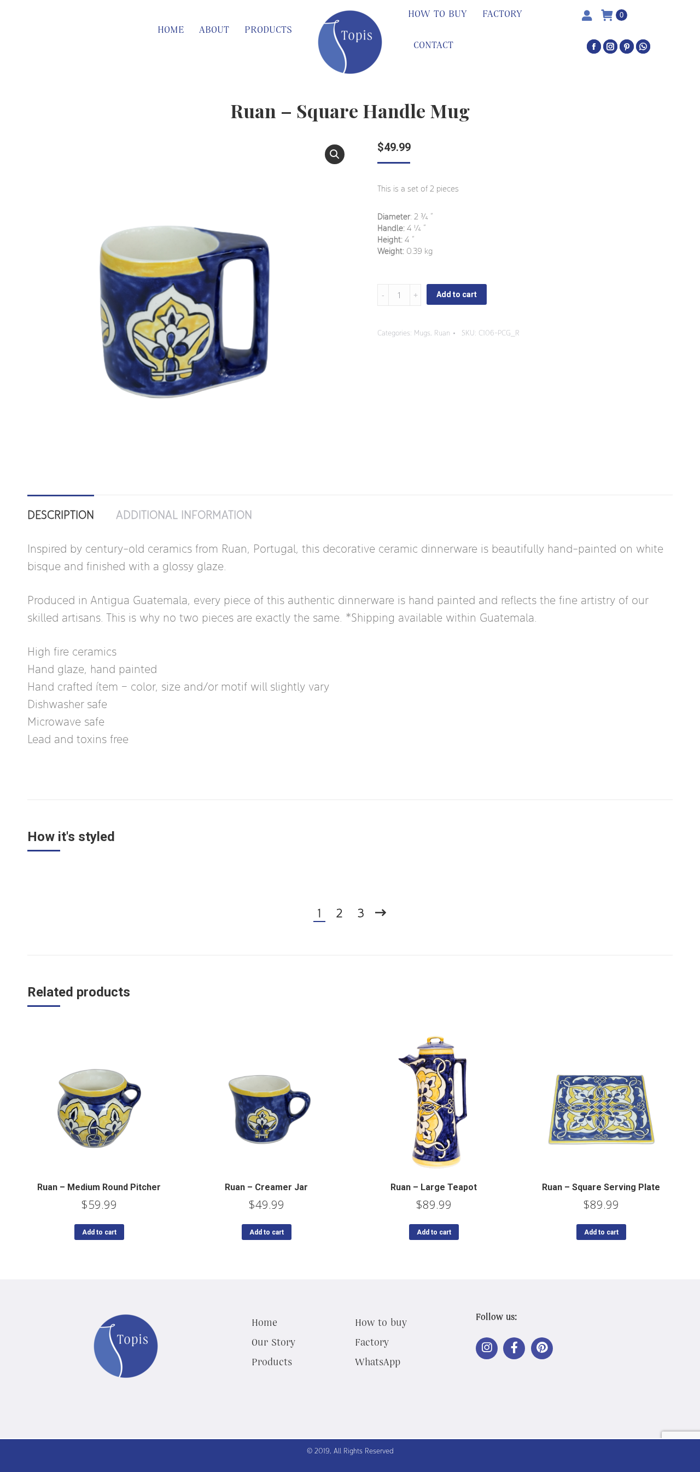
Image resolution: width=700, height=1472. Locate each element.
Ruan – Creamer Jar (266, 1187)
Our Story (273, 1342)
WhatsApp (377, 1361)
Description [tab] (60, 514)
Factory (372, 1342)
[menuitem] (170, 30)
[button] (335, 154)
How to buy (381, 1322)
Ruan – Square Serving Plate (601, 1187)
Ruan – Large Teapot (433, 1187)
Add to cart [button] (99, 1232)
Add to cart (456, 294)
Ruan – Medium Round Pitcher (99, 1187)
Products (272, 1361)
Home (264, 1322)
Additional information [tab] (184, 514)
